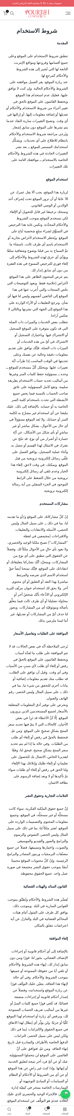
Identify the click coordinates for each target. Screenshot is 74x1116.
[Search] (12, 13)
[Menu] (68, 13)
